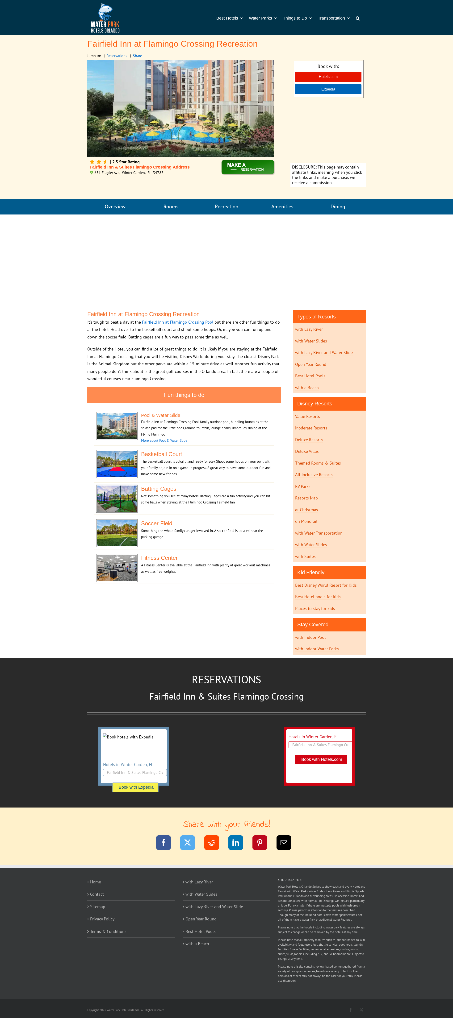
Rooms (171, 206)
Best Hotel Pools (310, 376)
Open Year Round (310, 364)
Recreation (226, 206)
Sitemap (97, 906)
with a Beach (307, 387)
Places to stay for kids (315, 608)
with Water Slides (311, 341)
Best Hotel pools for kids (318, 596)
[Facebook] (166, 843)
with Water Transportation (319, 533)
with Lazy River (309, 329)
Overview (115, 206)
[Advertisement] (328, 131)
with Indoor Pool (310, 637)
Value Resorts (307, 416)
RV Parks (302, 486)
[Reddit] (214, 843)
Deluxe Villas (307, 451)
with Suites (305, 556)
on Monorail (306, 521)
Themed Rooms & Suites (318, 463)
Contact (97, 894)
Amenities (282, 206)
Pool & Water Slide (173, 440)
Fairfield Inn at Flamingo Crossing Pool (177, 322)
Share (137, 55)
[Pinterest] (262, 843)
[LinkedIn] (238, 843)
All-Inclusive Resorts (314, 474)
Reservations (117, 55)
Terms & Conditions (108, 931)
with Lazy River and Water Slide (324, 352)
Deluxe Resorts (309, 439)
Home (95, 882)
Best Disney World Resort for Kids (326, 585)
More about (150, 440)
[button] (358, 17)
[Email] (286, 843)
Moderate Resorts (311, 428)
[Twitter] (190, 843)
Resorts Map (306, 498)
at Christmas (306, 509)
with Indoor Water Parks (317, 648)
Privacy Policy (102, 919)
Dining (338, 206)
